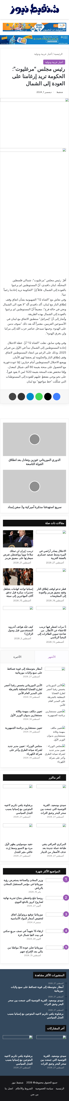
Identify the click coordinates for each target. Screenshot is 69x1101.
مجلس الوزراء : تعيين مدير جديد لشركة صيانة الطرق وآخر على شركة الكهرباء (25, 749)
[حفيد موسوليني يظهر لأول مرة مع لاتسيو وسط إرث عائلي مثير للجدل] (18, 831)
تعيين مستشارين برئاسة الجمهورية (23, 727)
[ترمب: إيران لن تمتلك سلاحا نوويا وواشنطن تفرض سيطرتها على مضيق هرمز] (18, 538)
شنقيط (59, 92)
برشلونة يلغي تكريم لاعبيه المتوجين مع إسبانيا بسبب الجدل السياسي (18, 809)
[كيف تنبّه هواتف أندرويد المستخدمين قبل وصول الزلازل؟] (18, 614)
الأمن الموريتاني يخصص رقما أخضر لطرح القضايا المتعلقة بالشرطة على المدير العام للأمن (23, 689)
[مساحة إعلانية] (34, 39)
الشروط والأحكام (24, 1088)
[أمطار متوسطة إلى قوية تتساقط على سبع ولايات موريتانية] (55, 674)
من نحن (34, 1094)
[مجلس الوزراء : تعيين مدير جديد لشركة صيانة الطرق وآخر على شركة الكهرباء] (55, 754)
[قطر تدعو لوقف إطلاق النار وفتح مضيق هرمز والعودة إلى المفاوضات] (51, 576)
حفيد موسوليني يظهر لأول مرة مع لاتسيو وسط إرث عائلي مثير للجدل (19, 848)
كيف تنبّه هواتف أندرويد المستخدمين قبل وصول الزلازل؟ (20, 630)
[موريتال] (34, 26)
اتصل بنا (9, 1088)
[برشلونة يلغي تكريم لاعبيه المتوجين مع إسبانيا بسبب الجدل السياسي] (18, 792)
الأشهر (52, 657)
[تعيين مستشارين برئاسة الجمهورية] (55, 734)
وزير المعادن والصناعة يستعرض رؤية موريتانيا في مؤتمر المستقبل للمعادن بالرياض (23, 884)
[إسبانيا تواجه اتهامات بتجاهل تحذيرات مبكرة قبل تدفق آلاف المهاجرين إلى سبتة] (18, 576)
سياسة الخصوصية (44, 1088)
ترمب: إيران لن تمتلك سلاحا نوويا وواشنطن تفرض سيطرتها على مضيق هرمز (18, 554)
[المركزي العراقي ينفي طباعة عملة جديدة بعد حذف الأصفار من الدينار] (51, 831)
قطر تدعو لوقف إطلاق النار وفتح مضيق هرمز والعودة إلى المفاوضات (51, 592)
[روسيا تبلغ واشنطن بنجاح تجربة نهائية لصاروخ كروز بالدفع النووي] (56, 903)
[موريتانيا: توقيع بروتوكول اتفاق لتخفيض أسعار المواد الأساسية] (56, 920)
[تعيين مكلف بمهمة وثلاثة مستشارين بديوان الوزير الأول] (55, 716)
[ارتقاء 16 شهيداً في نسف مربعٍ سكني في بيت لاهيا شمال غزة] (56, 936)
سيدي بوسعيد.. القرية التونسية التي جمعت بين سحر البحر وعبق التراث (53, 809)
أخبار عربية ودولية (43, 53)
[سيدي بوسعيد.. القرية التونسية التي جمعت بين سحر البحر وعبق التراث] (51, 792)
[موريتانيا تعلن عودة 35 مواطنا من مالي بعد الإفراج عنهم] (56, 953)
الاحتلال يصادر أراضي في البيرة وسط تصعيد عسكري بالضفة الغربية (51, 554)
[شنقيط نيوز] (34, 10)
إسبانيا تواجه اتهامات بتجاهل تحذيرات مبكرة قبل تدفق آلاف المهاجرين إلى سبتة (18, 592)
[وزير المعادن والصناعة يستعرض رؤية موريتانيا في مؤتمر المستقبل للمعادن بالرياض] (56, 885)
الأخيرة (17, 657)
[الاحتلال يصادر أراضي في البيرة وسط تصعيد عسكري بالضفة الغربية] (51, 538)
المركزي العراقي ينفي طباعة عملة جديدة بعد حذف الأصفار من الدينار (53, 848)
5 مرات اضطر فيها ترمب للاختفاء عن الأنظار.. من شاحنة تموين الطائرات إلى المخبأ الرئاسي (52, 632)
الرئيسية (58, 53)
